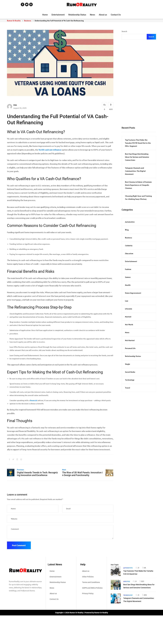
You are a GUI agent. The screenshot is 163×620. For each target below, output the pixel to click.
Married (128, 317)
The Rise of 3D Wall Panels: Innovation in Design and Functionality (82, 474)
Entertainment (58, 15)
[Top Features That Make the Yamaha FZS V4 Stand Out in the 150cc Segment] (116, 571)
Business (128, 238)
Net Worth (129, 324)
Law (126, 301)
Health (128, 285)
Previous (20, 469)
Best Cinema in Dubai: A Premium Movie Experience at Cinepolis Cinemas (138, 185)
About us (103, 15)
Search (124, 31)
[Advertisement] (139, 83)
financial (33, 400)
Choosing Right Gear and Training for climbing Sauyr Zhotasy (138, 197)
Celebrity (128, 245)
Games (128, 277)
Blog (127, 230)
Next (64, 469)
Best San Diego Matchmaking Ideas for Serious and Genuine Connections (137, 157)
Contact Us (116, 15)
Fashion (128, 269)
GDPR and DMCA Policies (92, 588)
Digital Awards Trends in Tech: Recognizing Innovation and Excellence (37, 474)
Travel (127, 388)
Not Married (129, 340)
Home (45, 15)
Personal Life (130, 348)
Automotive (130, 222)
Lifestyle (128, 309)
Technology (129, 380)
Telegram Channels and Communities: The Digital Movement (135, 171)
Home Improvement (133, 293)
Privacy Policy (87, 593)
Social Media (130, 372)
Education (129, 253)
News (92, 15)
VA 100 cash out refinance (50, 149)
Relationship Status (77, 15)
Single (127, 364)
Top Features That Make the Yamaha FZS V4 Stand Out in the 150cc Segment (138, 143)
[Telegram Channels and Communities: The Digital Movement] (116, 598)
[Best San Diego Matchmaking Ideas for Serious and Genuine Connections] (116, 585)
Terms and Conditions (91, 582)
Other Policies (88, 577)
